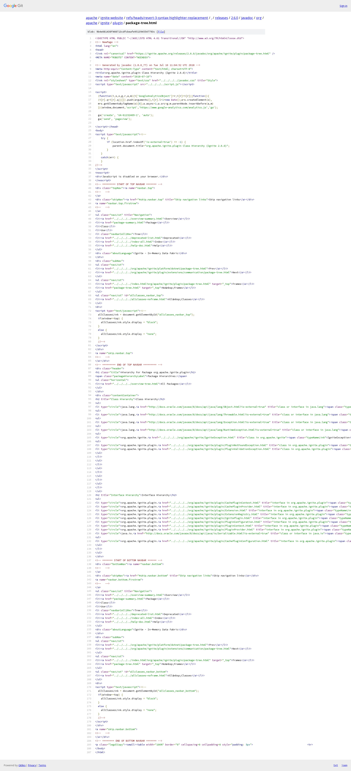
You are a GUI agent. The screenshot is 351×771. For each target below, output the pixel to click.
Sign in (343, 5)
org (259, 18)
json (344, 765)
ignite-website (111, 18)
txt (335, 765)
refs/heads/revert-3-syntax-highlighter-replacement (167, 18)
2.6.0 (234, 18)
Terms (42, 765)
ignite (105, 23)
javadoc (247, 18)
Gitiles (22, 765)
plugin (118, 23)
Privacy (32, 765)
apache (91, 18)
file (161, 31)
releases (221, 18)
